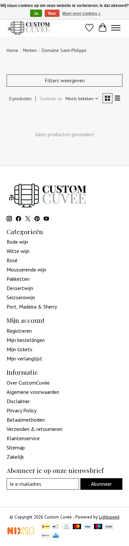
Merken (30, 50)
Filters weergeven (65, 80)
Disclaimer (18, 401)
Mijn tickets (19, 349)
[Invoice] (66, 527)
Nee (52, 13)
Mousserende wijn (26, 269)
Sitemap (16, 447)
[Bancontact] (56, 527)
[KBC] (56, 536)
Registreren (19, 330)
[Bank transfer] (109, 527)
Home (12, 50)
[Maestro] (98, 527)
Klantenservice (23, 438)
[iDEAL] (45, 527)
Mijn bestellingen (26, 340)
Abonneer (101, 484)
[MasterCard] (77, 527)
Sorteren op (51, 99)
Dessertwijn (20, 288)
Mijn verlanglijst (24, 358)
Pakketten (18, 278)
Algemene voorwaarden (33, 392)
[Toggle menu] (115, 27)
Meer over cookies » (81, 13)
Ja (36, 13)
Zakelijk (15, 456)
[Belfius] (45, 536)
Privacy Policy (21, 410)
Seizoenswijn (21, 297)
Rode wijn (17, 241)
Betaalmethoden (26, 419)
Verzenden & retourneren (35, 429)
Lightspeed (109, 517)
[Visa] (87, 527)
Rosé (12, 260)
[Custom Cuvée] (29, 27)
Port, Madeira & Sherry (32, 306)
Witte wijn (18, 251)
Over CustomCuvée (28, 382)
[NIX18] (21, 532)
